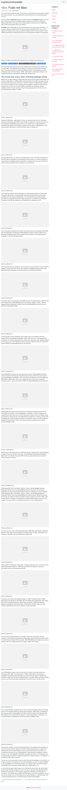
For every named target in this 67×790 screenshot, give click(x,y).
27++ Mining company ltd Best (58, 65)
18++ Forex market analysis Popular (57, 41)
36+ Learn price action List (58, 74)
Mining (54, 16)
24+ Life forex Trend (57, 56)
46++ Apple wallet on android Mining (57, 70)
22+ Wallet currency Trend (57, 31)
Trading (54, 22)
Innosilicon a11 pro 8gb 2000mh (27, 63)
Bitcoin (54, 10)
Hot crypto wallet (41, 63)
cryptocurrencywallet (11, 2)
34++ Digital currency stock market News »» (36, 779)
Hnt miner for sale (13, 63)
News (53, 19)
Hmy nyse (4, 63)
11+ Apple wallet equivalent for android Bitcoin (57, 51)
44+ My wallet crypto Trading (57, 36)
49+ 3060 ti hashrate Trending (57, 60)
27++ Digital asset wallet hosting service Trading (58, 46)
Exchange (54, 13)
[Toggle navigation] (64, 1)
